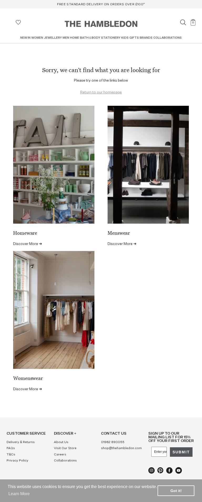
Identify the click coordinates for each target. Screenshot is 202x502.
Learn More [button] (19, 493)
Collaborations (65, 460)
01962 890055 (112, 442)
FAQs (11, 448)
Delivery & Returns (21, 442)
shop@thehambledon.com (121, 448)
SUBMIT (181, 452)
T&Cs (11, 454)
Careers (60, 454)
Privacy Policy (17, 460)
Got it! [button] (176, 491)
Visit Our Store (65, 448)
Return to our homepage (101, 92)
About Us (61, 442)
